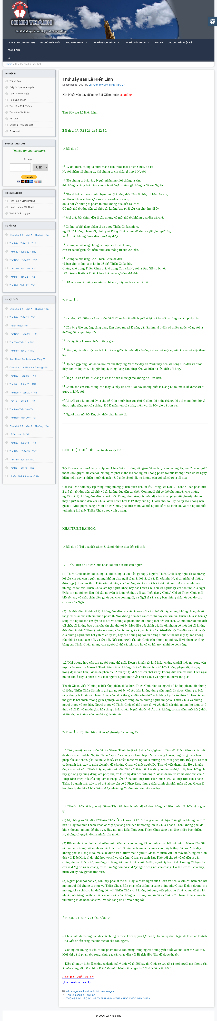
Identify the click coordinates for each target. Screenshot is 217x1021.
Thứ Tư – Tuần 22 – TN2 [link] (22, 268)
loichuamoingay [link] (105, 991)
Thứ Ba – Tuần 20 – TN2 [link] (22, 409)
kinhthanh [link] (89, 991)
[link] (212, 21)
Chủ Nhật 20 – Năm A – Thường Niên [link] (29, 426)
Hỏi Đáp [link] (159, 42)
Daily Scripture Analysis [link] (21, 42)
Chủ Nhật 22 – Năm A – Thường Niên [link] (29, 309)
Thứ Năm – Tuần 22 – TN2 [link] (23, 260)
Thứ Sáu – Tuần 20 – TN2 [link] (22, 384)
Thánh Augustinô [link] (18, 325)
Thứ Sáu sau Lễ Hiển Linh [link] (80, 994)
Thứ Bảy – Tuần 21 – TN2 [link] (22, 317)
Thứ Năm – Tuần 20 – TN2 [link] (23, 392)
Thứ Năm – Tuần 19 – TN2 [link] (23, 451)
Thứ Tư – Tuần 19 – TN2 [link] (21, 459)
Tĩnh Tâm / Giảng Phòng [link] (22, 200)
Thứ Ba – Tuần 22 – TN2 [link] (22, 276)
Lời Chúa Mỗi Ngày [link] (50, 42)
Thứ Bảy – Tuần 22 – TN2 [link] (22, 243)
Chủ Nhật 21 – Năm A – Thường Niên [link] (28, 367)
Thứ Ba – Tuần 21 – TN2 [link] (21, 350)
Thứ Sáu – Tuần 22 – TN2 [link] (22, 251)
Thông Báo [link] (15, 81)
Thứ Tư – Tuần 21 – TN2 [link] (21, 342)
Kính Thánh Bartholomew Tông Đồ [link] (27, 359)
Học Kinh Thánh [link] (74, 42)
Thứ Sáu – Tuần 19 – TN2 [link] (22, 442)
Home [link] (9, 64)
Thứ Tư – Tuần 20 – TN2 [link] (22, 401)
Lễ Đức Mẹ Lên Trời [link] (19, 434)
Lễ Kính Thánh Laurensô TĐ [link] (24, 476)
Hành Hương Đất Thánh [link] (21, 207)
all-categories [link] (74, 991)
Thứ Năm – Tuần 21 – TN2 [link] (23, 334)
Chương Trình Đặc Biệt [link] (181, 42)
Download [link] (14, 50)
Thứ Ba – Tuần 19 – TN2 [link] (21, 468)
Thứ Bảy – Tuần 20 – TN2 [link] (22, 376)
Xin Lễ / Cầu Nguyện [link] (20, 213)
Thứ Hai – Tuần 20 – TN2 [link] (22, 417)
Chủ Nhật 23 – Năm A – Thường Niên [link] (29, 235)
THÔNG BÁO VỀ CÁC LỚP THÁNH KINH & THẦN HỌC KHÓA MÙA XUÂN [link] (108, 998)
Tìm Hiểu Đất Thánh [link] (134, 42)
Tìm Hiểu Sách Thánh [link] (104, 42)
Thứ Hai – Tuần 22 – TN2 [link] (22, 285)
